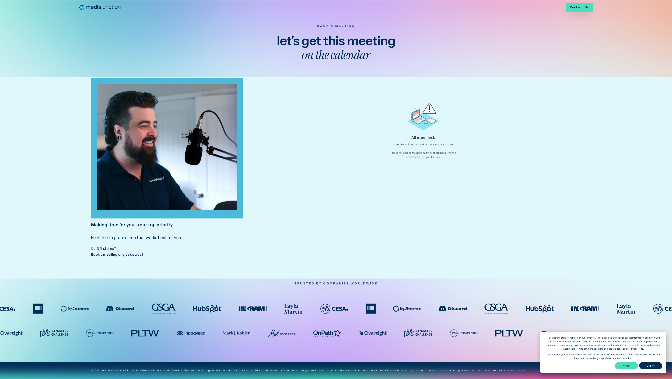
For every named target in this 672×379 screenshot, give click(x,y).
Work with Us (579, 7)
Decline (651, 365)
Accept (626, 365)
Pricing (554, 7)
